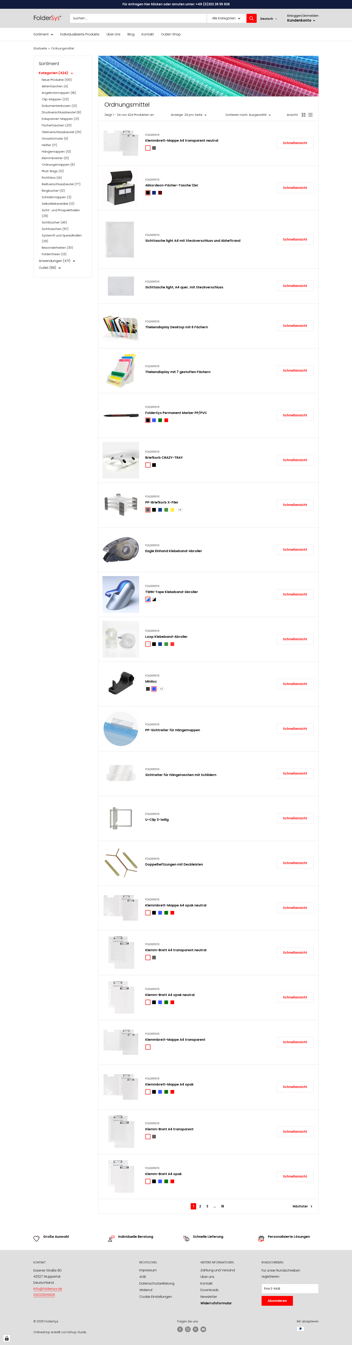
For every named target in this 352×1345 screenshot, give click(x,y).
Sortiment (41, 34)
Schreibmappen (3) (56, 197)
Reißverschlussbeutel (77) (61, 184)
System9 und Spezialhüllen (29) (62, 238)
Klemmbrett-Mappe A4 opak (169, 1084)
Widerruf (146, 1290)
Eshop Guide (77, 1332)
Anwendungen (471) (55, 260)
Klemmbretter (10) (55, 158)
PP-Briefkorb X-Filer (161, 502)
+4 (179, 509)
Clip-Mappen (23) (55, 99)
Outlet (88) (48, 267)
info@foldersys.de (47, 1288)
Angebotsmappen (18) (59, 93)
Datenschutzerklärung (156, 1283)
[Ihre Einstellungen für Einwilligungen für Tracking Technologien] (6, 1338)
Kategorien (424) (54, 73)
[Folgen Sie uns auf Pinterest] (195, 1329)
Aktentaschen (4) (55, 86)
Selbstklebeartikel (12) (58, 203)
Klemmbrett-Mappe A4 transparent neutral (181, 140)
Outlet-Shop (171, 34)
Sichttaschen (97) (55, 229)
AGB (142, 1276)
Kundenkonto (299, 20)
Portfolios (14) (52, 177)
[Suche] (251, 18)
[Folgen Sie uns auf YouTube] (203, 1329)
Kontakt (148, 34)
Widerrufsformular (216, 1303)
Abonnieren (277, 1300)
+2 (161, 689)
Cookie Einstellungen (155, 1296)
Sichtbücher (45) (54, 222)
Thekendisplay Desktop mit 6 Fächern (176, 327)
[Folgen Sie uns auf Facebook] (180, 1329)
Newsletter (208, 1296)
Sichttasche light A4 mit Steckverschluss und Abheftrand (192, 240)
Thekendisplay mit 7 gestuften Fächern (177, 372)
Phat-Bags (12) (53, 171)
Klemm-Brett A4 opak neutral (170, 995)
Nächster (300, 1206)
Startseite (40, 48)
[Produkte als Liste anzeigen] (304, 115)
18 (222, 1206)
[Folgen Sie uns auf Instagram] (188, 1329)
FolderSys (152, 135)
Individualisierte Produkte (79, 34)
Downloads (209, 1290)
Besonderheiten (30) (57, 247)
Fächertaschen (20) (57, 125)
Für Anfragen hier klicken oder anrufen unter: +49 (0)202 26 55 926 (176, 4)
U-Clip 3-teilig (157, 819)
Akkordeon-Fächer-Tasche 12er (171, 185)
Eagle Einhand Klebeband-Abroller (173, 551)
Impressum (148, 1270)
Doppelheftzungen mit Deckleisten (174, 864)
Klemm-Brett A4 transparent (169, 1129)
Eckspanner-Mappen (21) (60, 119)
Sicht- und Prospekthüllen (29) (61, 213)
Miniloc (151, 681)
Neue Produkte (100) (57, 80)
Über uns (207, 1276)
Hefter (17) (49, 145)
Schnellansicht (295, 143)
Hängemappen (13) (56, 151)
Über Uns (113, 34)
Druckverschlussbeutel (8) (61, 112)
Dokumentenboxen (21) (59, 106)
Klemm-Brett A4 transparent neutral (175, 950)
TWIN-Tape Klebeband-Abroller (171, 592)
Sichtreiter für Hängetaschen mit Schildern (180, 775)
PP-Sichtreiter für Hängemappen (172, 730)
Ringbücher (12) (53, 190)
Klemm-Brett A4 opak (163, 1174)
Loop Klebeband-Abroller (166, 636)
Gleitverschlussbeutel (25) (61, 132)
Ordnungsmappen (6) (58, 164)
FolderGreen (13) (54, 254)
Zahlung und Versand (217, 1270)
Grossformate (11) (55, 138)
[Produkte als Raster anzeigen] (310, 115)
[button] (269, 18)
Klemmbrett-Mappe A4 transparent (175, 1039)
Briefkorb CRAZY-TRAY (164, 457)
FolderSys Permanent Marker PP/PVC (176, 412)
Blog (131, 34)
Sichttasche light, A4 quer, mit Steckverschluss (184, 287)
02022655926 (44, 1294)
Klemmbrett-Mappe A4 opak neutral (175, 905)
